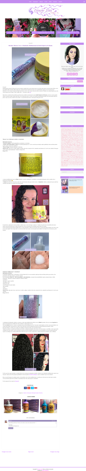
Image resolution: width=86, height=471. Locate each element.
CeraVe (65, 134)
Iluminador (69, 147)
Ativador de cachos (75, 129)
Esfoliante (65, 141)
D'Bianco (76, 137)
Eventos (64, 142)
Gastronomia (81, 143)
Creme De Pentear (64, 136)
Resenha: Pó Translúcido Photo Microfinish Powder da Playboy (43, 33)
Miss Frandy (78, 153)
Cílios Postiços (74, 134)
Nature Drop (81, 154)
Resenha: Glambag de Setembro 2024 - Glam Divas (68, 33)
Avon (80, 129)
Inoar (80, 147)
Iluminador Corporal (74, 147)
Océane (68, 156)
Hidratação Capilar (35, 392)
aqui (30, 92)
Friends (70, 143)
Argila (69, 129)
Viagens (60, 1)
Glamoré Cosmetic (78, 144)
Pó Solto (76, 158)
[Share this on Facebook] (25, 388)
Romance (79, 160)
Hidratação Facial (80, 145)
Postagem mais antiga (54, 451)
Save (36, 387)
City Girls (78, 134)
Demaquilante (76, 138)
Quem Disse (81, 159)
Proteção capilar (72, 159)
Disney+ (65, 140)
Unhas (62, 164)
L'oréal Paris (80, 148)
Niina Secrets (73, 155)
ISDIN (82, 147)
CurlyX (74, 137)
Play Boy (69, 158)
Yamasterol (63, 165)
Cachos (74, 133)
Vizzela (77, 164)
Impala (78, 147)
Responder (11, 428)
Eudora (77, 141)
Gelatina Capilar (64, 144)
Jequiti (62, 148)
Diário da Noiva (77, 139)
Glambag (74, 144)
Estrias (75, 141)
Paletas (77, 156)
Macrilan (64, 151)
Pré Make (79, 158)
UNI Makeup (66, 164)
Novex (82, 155)
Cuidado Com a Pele (79, 136)
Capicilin (77, 133)
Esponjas (72, 141)
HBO (65, 145)
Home (30, 1)
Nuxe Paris (65, 156)
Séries (50, 1)
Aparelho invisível (64, 129)
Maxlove (70, 153)
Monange (65, 154)
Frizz (73, 143)
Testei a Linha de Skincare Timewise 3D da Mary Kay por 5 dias (75, 180)
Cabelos (41, 1)
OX (75, 156)
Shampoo (65, 162)
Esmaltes (69, 141)
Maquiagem (35, 1)
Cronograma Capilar (71, 136)
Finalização (29, 392)
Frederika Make (66, 143)
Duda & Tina (70, 140)
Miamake (74, 153)
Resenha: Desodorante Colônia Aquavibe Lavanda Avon (18, 33)
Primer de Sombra (64, 159)
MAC (62, 151)
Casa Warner (81, 133)
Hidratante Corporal (79, 146)
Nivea (80, 155)
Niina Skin (77, 155)
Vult (80, 164)
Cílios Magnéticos (69, 134)
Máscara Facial (66, 153)
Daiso (80, 137)
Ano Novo (78, 128)
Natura (78, 154)
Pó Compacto (73, 158)
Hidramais (67, 145)
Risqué (76, 160)
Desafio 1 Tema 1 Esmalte (70, 139)
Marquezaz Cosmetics (72, 152)
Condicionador (73, 135)
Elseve (75, 140)
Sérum (62, 162)
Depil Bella (81, 138)
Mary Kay (77, 152)
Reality (62, 160)
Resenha (41, 392)
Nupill (62, 156)
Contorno (78, 135)
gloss (62, 145)
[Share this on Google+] (28, 388)
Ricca (74, 160)
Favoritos (68, 142)
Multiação (68, 154)
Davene (68, 138)
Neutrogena (65, 155)
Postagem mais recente (6, 451)
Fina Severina (74, 142)
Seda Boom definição (33, 374)
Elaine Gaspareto (45, 470)
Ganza (75, 143)
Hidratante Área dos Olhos (72, 146)
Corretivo (81, 135)
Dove (67, 140)
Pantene (79, 156)
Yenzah (66, 165)
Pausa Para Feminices (67, 157)
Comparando (65, 135)
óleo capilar (72, 156)
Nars (75, 154)
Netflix (62, 155)
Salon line (74, 161)
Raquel (10, 420)
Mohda (62, 154)
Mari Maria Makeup (76, 151)
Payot (72, 157)
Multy (71, 154)
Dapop (66, 138)
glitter (82, 144)
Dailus (79, 137)
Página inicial (30, 451)
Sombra (77, 162)
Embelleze (78, 140)
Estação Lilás (40, 469)
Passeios (55, 1)
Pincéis (66, 158)
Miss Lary (81, 153)
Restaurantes (71, 160)
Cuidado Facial (64, 137)
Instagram (17, 381)
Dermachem (63, 139)
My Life (73, 154)
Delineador (72, 138)
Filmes (45, 1)
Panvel (82, 156)
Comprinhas (69, 135)
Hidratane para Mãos (64, 146)
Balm (82, 129)
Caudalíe (62, 134)
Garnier (77, 143)
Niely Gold (69, 155)
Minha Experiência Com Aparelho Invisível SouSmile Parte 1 (74, 187)
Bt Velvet (66, 133)
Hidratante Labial (64, 147)
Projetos (68, 159)
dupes (73, 140)
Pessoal (77, 157)
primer (82, 158)
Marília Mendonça (65, 152)
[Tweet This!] (32, 388)
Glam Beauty (69, 144)
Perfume (74, 157)
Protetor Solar (77, 159)
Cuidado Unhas (70, 137)
